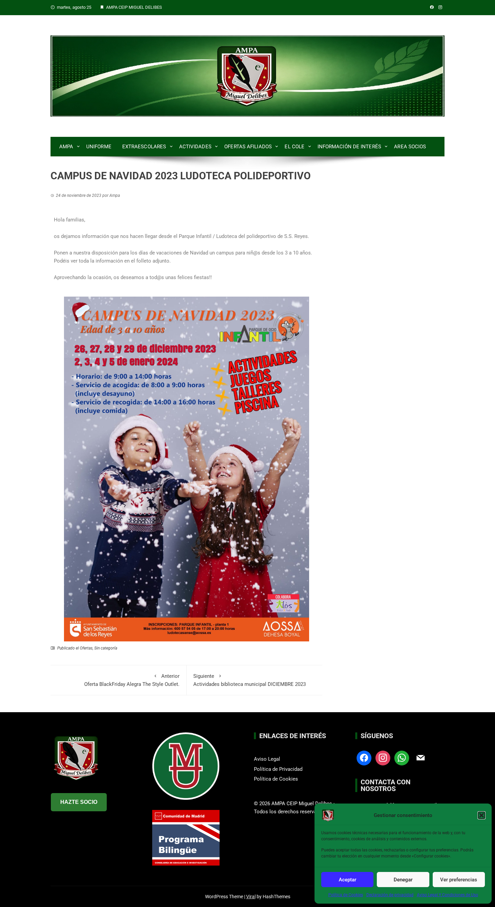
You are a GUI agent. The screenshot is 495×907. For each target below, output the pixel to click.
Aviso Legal (267, 759)
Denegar (403, 880)
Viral (251, 896)
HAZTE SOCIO (78, 802)
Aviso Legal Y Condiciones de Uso (447, 895)
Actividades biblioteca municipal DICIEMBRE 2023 (249, 680)
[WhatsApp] (401, 758)
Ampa (66, 147)
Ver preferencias (458, 880)
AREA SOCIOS (410, 147)
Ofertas (86, 648)
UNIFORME (98, 147)
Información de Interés (349, 147)
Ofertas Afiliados (248, 147)
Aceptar (347, 880)
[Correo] (420, 758)
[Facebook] (364, 758)
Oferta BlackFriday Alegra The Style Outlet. (131, 680)
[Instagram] (382, 758)
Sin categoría (105, 648)
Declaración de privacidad (390, 895)
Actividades (195, 147)
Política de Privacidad (278, 769)
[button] (481, 815)
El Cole (294, 147)
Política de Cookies (345, 895)
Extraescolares (144, 147)
